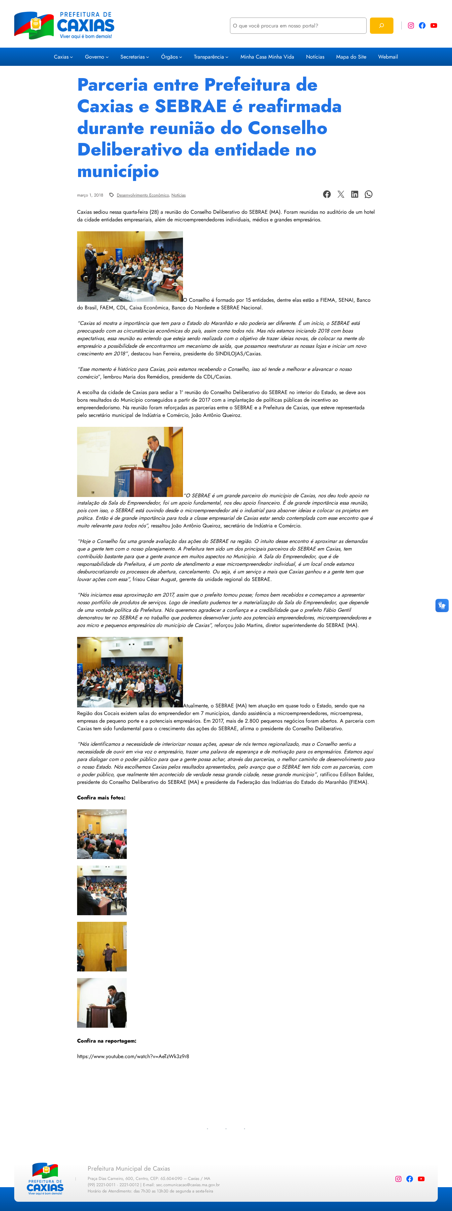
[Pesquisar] (381, 26)
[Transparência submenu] (227, 57)
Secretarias (132, 57)
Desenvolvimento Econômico (143, 195)
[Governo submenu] (107, 57)
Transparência (209, 57)
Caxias (61, 57)
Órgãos (169, 57)
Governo (94, 57)
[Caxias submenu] (71, 57)
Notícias (178, 195)
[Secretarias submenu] (147, 57)
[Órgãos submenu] (180, 57)
